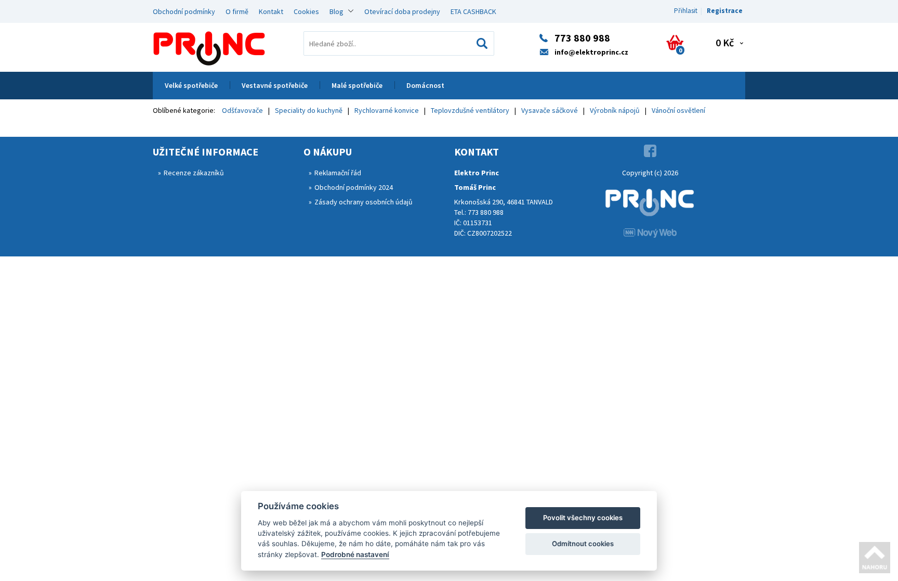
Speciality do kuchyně (308, 110)
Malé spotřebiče (357, 85)
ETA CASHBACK (473, 11)
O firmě (237, 11)
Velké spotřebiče (191, 85)
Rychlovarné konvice (386, 110)
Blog (336, 11)
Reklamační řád (337, 172)
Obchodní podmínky (184, 11)
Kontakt (271, 11)
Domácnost (425, 85)
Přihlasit (685, 10)
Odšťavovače (242, 110)
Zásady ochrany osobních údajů (363, 201)
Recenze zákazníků (194, 172)
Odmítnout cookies (583, 543)
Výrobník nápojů (615, 110)
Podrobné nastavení (355, 554)
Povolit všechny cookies (583, 517)
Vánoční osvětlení (678, 110)
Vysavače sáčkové (549, 110)
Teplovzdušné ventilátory (470, 110)
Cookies (306, 11)
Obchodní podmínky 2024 (353, 187)
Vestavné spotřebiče (275, 85)
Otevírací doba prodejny (402, 11)
